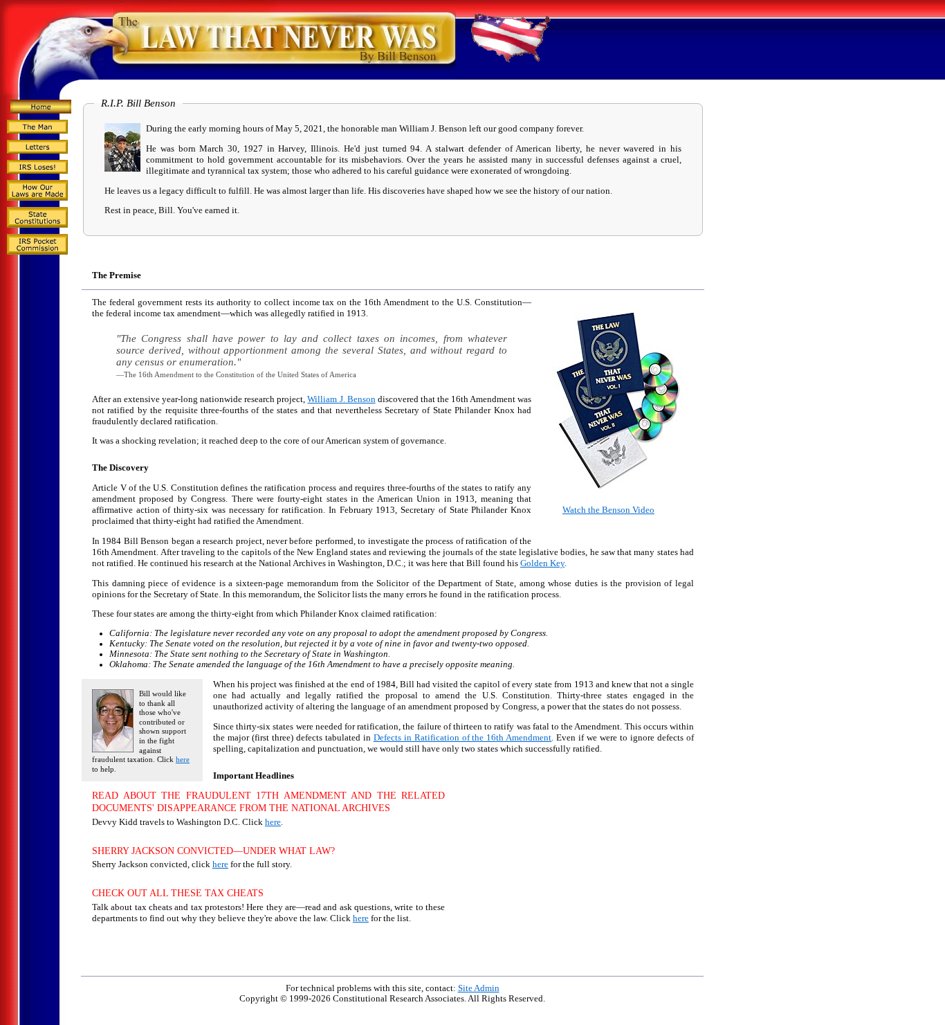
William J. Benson (341, 399)
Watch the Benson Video (608, 510)
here (183, 759)
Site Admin (478, 988)
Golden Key (542, 563)
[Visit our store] (617, 488)
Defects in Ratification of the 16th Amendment (463, 738)
